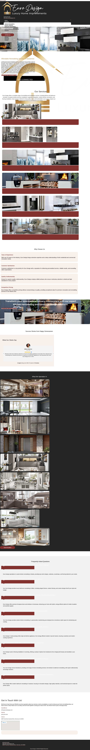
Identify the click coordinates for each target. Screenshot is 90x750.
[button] (53, 353)
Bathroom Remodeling (40, 145)
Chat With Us (4, 707)
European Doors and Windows (40, 168)
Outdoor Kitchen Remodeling (40, 191)
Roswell (6, 40)
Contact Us (7, 46)
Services (7, 21)
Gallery (6, 42)
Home (6, 20)
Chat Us (3, 712)
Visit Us (3, 716)
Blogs (6, 43)
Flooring (7, 30)
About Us (7, 44)
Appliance (40, 214)
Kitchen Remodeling (40, 122)
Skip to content (3, 0)
